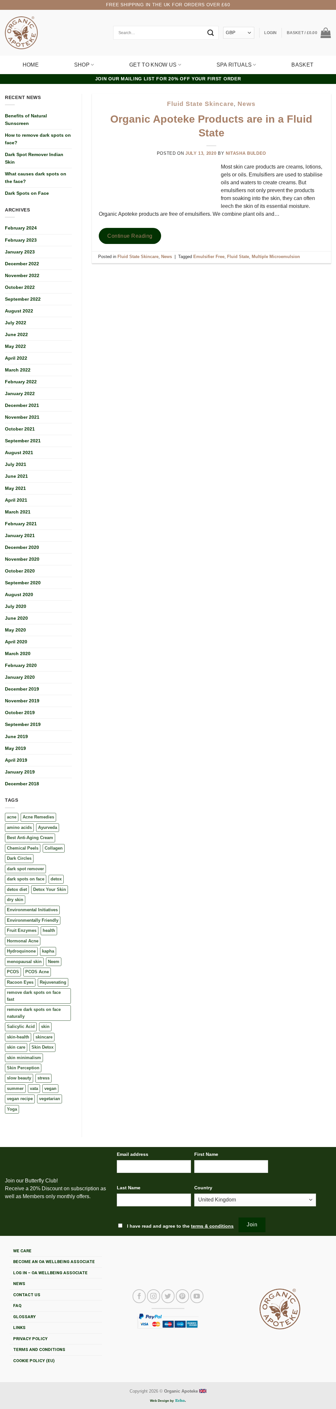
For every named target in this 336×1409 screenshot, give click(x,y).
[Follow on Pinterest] (182, 1296)
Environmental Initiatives (32, 909)
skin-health (18, 1037)
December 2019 (22, 689)
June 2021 (16, 476)
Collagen (54, 848)
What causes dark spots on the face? (35, 177)
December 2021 (22, 405)
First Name (206, 1154)
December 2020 (22, 547)
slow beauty (19, 1078)
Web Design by (162, 1400)
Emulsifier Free (208, 256)
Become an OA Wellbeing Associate (54, 1261)
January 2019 (20, 772)
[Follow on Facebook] (139, 1296)
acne (11, 817)
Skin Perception (23, 1067)
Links (19, 1327)
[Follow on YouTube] (196, 1296)
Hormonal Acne (22, 940)
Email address (132, 1154)
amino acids (19, 827)
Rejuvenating (53, 982)
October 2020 (20, 571)
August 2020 (19, 594)
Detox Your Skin (49, 889)
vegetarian (49, 1098)
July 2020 (15, 606)
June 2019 (16, 736)
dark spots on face (25, 878)
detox (56, 878)
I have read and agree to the (180, 1226)
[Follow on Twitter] (168, 1296)
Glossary (24, 1316)
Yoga (12, 1109)
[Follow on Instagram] (153, 1296)
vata (34, 1088)
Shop (82, 65)
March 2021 (18, 511)
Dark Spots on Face (27, 193)
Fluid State (238, 256)
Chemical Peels (22, 848)
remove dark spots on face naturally (34, 1012)
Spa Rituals (234, 65)
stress (43, 1078)
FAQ (17, 1305)
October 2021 (20, 429)
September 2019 (23, 724)
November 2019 (22, 700)
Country (203, 1187)
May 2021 (15, 488)
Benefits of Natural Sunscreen (26, 119)
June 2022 (16, 334)
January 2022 (20, 393)
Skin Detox (42, 1047)
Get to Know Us (153, 65)
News (247, 103)
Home (31, 65)
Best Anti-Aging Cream (30, 837)
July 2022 (15, 322)
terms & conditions (212, 1226)
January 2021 (20, 535)
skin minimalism (24, 1057)
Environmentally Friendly (32, 920)
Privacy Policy (30, 1338)
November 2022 (22, 275)
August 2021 (19, 452)
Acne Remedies (38, 817)
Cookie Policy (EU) (34, 1360)
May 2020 (15, 630)
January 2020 (20, 677)
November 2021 (22, 417)
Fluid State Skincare (200, 103)
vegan (50, 1088)
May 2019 (15, 748)
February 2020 (21, 665)
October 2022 (20, 287)
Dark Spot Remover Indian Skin (34, 158)
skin (45, 1026)
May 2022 (15, 346)
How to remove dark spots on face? (38, 138)
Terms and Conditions (39, 1349)
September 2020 (23, 582)
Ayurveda (47, 827)
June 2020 (16, 618)
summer (15, 1088)
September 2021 (23, 440)
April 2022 (16, 358)
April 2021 (16, 500)
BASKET (302, 65)
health (49, 930)
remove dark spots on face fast (34, 995)
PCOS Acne (37, 971)
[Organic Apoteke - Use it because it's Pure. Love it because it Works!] (21, 33)
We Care (22, 1250)
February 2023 (21, 240)
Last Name (128, 1187)
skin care (16, 1047)
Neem (53, 961)
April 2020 (16, 641)
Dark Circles (19, 858)
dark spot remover (25, 868)
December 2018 (22, 783)
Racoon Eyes (20, 982)
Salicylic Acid (21, 1026)
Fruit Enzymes (21, 930)
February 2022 (21, 381)
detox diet (17, 889)
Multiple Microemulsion (276, 256)
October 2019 (20, 712)
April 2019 (16, 760)
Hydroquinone (21, 951)
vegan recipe (20, 1098)
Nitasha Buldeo (246, 153)
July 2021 (15, 464)
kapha (48, 951)
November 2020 (22, 559)
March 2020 (18, 653)
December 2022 (22, 263)
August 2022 (19, 310)
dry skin (15, 899)
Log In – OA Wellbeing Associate (50, 1272)
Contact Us (26, 1294)
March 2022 (18, 369)
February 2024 (21, 228)
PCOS (13, 971)
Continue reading (130, 236)
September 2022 (23, 299)
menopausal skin (24, 961)
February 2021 (21, 523)
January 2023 (20, 251)
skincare (43, 1037)
